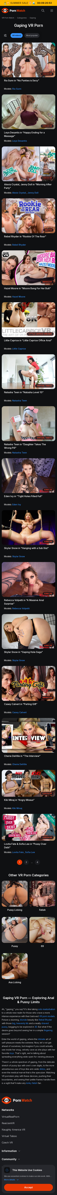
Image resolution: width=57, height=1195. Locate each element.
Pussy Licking (14, 909)
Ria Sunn (16, 89)
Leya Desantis (19, 141)
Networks (8, 1109)
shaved (45, 1023)
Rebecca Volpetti (21, 608)
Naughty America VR (13, 1129)
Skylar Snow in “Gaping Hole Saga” (23, 652)
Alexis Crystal (19, 192)
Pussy (15, 946)
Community (9, 1159)
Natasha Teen (19, 400)
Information (9, 1150)
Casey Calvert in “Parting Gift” (20, 704)
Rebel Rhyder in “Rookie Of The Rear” (25, 236)
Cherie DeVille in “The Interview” (22, 755)
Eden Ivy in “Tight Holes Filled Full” (23, 496)
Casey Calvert (19, 712)
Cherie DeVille (19, 764)
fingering (48, 1030)
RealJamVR (8, 1123)
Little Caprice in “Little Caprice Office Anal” (28, 340)
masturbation (49, 1009)
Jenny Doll (32, 192)
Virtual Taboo (9, 1136)
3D (36, 1027)
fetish (34, 1083)
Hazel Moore (18, 296)
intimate (41, 1039)
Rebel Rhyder (19, 244)
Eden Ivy (16, 504)
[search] (42, 10)
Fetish (42, 909)
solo (40, 1009)
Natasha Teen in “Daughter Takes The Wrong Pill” (25, 446)
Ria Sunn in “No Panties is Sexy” (21, 80)
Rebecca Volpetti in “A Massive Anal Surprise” (24, 602)
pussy (4, 1027)
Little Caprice (19, 348)
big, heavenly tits (20, 1023)
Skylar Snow (18, 556)
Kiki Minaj (17, 808)
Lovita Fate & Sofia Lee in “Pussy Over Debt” (25, 845)
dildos (42, 1069)
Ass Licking (14, 982)
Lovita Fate (18, 852)
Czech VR (7, 1142)
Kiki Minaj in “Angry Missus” (19, 799)
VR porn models (47, 1016)
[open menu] (51, 10)
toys (12, 1053)
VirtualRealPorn (10, 1116)
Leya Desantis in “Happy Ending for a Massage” (24, 134)
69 (42, 946)
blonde (23, 1020)
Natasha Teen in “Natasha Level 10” (24, 392)
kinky (28, 1083)
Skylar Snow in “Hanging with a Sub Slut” (26, 548)
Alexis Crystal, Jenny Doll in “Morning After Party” (28, 186)
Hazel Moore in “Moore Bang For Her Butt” (27, 288)
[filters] (5, 35)
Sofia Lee (30, 852)
